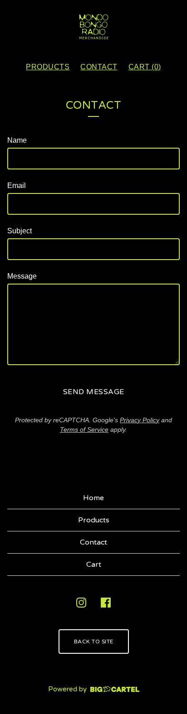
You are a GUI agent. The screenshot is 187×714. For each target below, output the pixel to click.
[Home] (94, 27)
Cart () (144, 67)
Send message (93, 391)
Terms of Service (84, 429)
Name (17, 140)
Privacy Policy (139, 420)
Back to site (93, 641)
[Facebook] (106, 602)
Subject (19, 231)
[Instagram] (81, 602)
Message (22, 276)
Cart (93, 564)
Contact (99, 67)
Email (16, 185)
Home (93, 497)
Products (47, 67)
